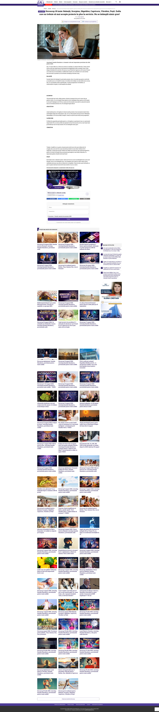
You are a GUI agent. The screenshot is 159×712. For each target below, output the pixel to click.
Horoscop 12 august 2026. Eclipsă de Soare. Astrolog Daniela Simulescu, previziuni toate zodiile (47, 425)
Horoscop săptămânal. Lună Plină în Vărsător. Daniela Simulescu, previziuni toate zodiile (45, 672)
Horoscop (54, 8)
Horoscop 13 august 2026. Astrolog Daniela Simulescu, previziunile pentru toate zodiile (67, 404)
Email (86, 198)
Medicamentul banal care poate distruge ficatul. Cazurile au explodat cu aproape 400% (46, 304)
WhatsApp (75, 198)
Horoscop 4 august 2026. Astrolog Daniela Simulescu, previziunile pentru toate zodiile (89, 551)
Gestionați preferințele (80, 704)
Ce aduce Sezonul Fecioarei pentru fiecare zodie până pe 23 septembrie (89, 304)
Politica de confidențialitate (59, 704)
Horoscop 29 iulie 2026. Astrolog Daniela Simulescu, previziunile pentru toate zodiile (46, 652)
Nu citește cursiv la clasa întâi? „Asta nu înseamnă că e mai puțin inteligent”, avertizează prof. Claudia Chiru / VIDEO (68, 425)
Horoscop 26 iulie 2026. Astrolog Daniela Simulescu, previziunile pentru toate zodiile (89, 671)
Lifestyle (49, 8)
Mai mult (109, 2)
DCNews (40, 3)
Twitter (63, 198)
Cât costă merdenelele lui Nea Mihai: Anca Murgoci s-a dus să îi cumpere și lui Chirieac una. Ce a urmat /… (74, 4)
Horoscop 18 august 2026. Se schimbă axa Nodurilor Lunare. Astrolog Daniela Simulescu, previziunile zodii (46, 324)
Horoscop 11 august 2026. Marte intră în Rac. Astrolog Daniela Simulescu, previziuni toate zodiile (46, 446)
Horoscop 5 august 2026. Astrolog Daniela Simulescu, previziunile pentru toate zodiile (47, 551)
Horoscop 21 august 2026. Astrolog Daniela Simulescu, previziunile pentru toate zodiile (46, 267)
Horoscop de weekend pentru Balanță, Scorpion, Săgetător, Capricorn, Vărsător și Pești (45, 509)
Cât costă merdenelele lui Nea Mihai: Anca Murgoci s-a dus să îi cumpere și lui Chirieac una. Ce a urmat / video (112, 249)
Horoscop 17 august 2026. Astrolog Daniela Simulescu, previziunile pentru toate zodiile (89, 323)
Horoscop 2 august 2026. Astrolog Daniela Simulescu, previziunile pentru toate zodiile (47, 592)
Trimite (68, 219)
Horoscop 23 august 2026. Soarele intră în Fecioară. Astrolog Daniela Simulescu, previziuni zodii (47, 247)
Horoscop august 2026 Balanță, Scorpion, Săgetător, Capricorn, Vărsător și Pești (67, 613)
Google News (61, 195)
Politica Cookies (70, 704)
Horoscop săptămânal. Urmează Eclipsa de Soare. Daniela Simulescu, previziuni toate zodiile (67, 470)
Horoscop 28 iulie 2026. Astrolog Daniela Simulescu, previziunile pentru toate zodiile (67, 652)
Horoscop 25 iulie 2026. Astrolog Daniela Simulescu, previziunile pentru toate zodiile (46, 692)
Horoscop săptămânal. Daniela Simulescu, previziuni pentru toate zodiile (46, 362)
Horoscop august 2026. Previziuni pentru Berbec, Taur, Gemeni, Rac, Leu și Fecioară (47, 632)
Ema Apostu (81, 16)
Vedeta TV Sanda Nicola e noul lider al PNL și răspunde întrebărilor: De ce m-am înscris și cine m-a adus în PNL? (112, 263)
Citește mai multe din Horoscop (68, 699)
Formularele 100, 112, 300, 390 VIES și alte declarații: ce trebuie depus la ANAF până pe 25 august (89, 445)
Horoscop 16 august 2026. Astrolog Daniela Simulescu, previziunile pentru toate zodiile (67, 362)
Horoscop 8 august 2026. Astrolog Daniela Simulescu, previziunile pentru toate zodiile (68, 490)
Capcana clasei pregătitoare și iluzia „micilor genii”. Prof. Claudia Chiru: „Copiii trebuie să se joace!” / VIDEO (67, 510)
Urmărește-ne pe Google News (90, 21)
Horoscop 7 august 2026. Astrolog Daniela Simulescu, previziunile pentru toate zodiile (89, 490)
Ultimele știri (49, 2)
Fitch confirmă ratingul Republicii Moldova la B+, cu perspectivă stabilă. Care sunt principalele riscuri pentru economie (88, 364)
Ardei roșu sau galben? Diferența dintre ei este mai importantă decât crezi (46, 571)
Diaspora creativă (83, 2)
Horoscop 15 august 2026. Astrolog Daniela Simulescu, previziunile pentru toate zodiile (67, 385)
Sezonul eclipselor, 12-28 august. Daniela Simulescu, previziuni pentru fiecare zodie (89, 404)
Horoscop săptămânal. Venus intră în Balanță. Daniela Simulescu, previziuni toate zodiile (88, 572)
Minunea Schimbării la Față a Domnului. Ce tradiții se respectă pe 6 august (46, 530)
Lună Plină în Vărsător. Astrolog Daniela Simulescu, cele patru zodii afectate (89, 632)
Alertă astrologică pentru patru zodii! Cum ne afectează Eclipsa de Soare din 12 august (89, 424)
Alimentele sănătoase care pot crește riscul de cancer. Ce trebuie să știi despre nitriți (47, 404)
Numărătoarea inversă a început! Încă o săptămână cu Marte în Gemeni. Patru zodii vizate (68, 551)
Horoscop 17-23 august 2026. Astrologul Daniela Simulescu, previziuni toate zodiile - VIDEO (46, 385)
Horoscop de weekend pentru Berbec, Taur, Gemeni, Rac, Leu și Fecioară (68, 267)
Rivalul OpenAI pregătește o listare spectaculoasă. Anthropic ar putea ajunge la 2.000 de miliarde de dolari (89, 247)
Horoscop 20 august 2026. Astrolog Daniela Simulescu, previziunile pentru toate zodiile (89, 267)
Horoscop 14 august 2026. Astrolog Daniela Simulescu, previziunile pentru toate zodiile (89, 385)
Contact (88, 704)
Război (60, 2)
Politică (56, 2)
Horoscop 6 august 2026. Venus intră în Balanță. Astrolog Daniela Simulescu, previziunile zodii (68, 530)
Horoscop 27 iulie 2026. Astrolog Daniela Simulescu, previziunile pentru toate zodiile (89, 652)
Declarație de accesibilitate (97, 704)
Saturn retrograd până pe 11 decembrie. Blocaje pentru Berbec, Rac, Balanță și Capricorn (68, 671)
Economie (75, 2)
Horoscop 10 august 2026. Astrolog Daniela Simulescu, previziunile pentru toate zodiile (46, 469)
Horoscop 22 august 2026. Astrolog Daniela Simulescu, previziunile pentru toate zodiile (67, 246)
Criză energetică (67, 2)
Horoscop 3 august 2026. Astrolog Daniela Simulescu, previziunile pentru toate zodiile (68, 571)
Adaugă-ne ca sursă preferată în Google (72, 21)
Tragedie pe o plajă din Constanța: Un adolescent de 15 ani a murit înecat (112, 268)
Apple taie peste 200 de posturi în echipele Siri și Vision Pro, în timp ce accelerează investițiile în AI (89, 531)
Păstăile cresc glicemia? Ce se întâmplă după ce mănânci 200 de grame (47, 490)
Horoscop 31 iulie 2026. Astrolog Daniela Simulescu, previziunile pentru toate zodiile (89, 613)
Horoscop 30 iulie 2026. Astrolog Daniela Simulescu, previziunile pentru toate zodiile (67, 632)
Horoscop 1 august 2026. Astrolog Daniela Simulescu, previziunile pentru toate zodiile (47, 613)
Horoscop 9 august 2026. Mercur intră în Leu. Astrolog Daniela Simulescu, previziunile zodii (89, 469)
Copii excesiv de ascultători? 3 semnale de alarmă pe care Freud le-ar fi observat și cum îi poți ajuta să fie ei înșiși (68, 324)
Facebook (53, 198)
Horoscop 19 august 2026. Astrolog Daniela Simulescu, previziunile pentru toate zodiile (67, 304)
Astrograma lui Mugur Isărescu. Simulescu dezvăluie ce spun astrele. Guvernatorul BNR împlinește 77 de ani (89, 593)
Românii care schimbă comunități (97, 2)
